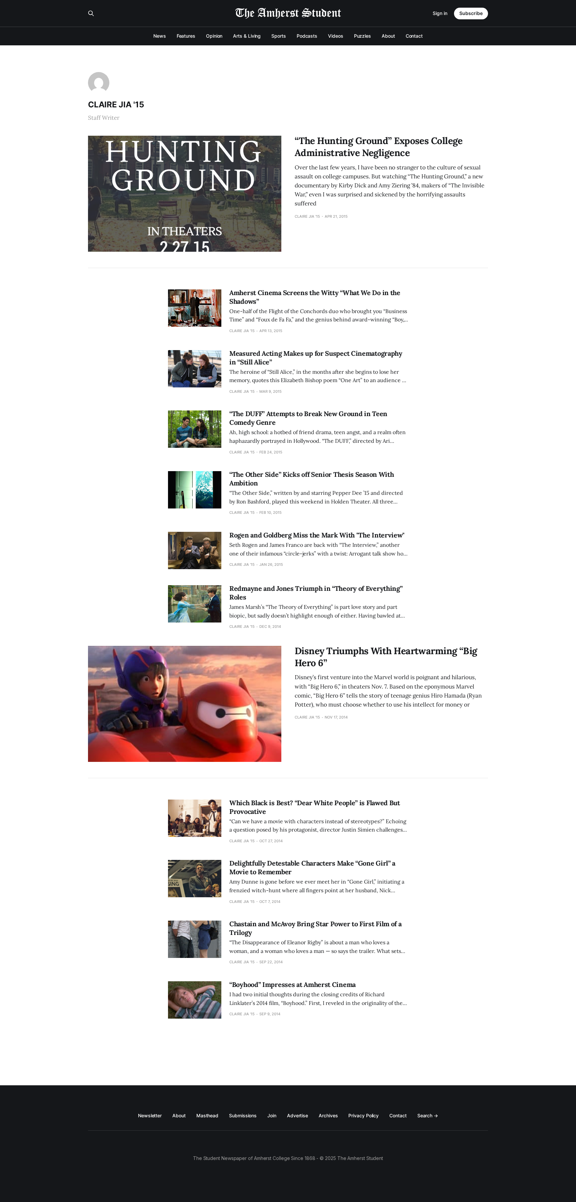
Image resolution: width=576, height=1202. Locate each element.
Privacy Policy (363, 1115)
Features (186, 36)
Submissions (243, 1115)
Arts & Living (247, 36)
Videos (335, 36)
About (388, 36)
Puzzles (362, 36)
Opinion (214, 36)
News (159, 36)
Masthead (207, 1115)
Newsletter (150, 1115)
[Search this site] (91, 13)
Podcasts (307, 36)
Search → (427, 1115)
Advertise (297, 1115)
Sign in (440, 13)
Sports (278, 36)
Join (271, 1115)
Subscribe (471, 13)
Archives (328, 1115)
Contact (414, 36)
